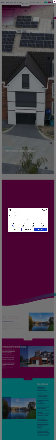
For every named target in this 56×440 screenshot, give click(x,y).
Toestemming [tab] (15, 212)
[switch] (23, 226)
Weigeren (15, 229)
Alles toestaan (40, 229)
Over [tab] (41, 212)
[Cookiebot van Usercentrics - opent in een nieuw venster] (43, 210)
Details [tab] (28, 212)
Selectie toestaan (28, 229)
